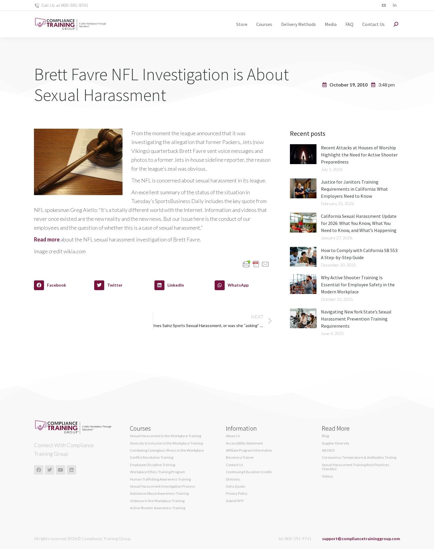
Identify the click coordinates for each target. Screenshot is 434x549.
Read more (47, 239)
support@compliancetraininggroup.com (361, 538)
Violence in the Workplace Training (157, 501)
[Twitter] (49, 470)
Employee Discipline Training (152, 465)
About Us (233, 436)
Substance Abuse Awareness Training (159, 493)
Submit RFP (235, 501)
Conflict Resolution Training (151, 457)
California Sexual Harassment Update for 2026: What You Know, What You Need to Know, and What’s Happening (359, 223)
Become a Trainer (240, 457)
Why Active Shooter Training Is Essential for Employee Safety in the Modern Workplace (358, 284)
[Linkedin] (71, 470)
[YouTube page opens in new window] (383, 5)
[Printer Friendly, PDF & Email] (256, 263)
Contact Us (234, 465)
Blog (325, 436)
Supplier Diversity (335, 443)
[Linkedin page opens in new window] (394, 5)
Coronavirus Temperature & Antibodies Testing (359, 457)
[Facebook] (38, 470)
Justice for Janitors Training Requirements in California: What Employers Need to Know (354, 189)
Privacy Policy (236, 493)
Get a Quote (235, 486)
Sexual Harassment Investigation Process (162, 486)
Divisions (233, 479)
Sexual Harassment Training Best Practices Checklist (355, 467)
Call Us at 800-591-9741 (64, 5)
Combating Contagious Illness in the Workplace (167, 450)
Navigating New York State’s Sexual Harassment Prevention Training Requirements (356, 319)
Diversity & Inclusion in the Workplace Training (166, 443)
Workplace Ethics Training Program (157, 472)
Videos (327, 476)
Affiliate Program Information (249, 450)
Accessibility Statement (244, 443)
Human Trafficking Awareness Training (160, 479)
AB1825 (328, 450)
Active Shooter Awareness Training (157, 508)
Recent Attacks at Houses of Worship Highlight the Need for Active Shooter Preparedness (359, 155)
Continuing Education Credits (249, 472)
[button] (62, 285)
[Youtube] (60, 470)
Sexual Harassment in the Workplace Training (165, 436)
